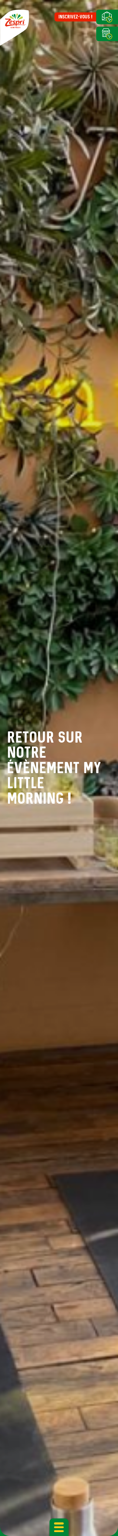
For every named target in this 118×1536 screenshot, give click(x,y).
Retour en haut (102, 1518)
